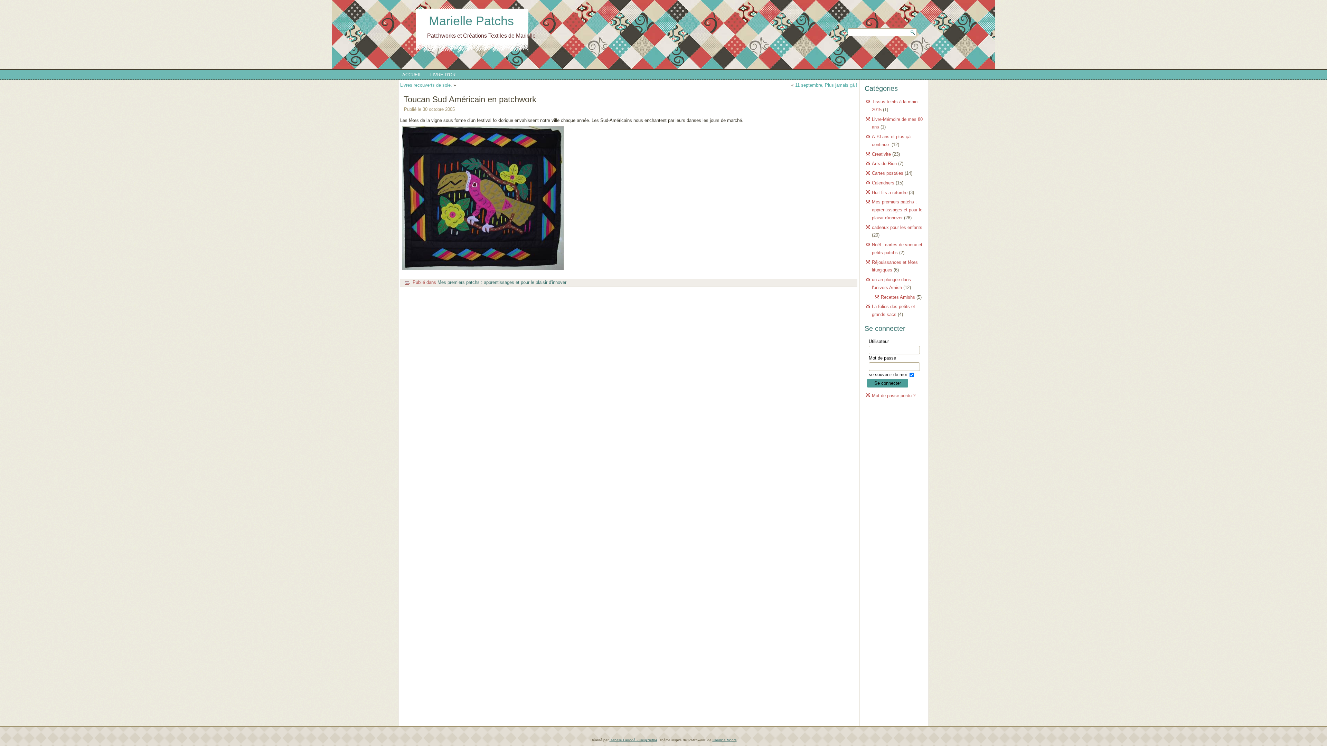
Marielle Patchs (471, 21)
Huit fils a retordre (889, 192)
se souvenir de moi (888, 374)
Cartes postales (887, 173)
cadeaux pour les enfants (897, 227)
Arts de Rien (884, 163)
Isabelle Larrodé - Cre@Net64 (633, 740)
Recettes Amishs (898, 297)
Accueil (412, 74)
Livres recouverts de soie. (426, 85)
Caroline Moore (725, 740)
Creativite (881, 154)
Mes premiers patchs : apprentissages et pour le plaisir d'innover (501, 282)
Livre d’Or (442, 74)
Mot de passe (882, 358)
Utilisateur (879, 341)
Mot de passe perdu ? (893, 395)
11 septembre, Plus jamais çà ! (826, 85)
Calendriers (883, 182)
